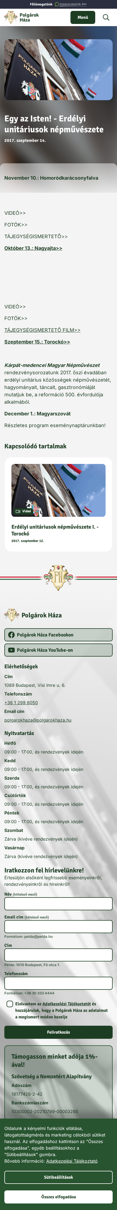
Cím (8, 945)
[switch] (82, 17)
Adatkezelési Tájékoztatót (66, 1004)
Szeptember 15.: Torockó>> (37, 342)
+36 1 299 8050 (21, 702)
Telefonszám (16, 973)
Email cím (26, 917)
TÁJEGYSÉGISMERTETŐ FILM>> (42, 330)
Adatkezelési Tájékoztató (72, 1161)
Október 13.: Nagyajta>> (33, 248)
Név (20, 894)
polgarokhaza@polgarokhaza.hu (37, 720)
